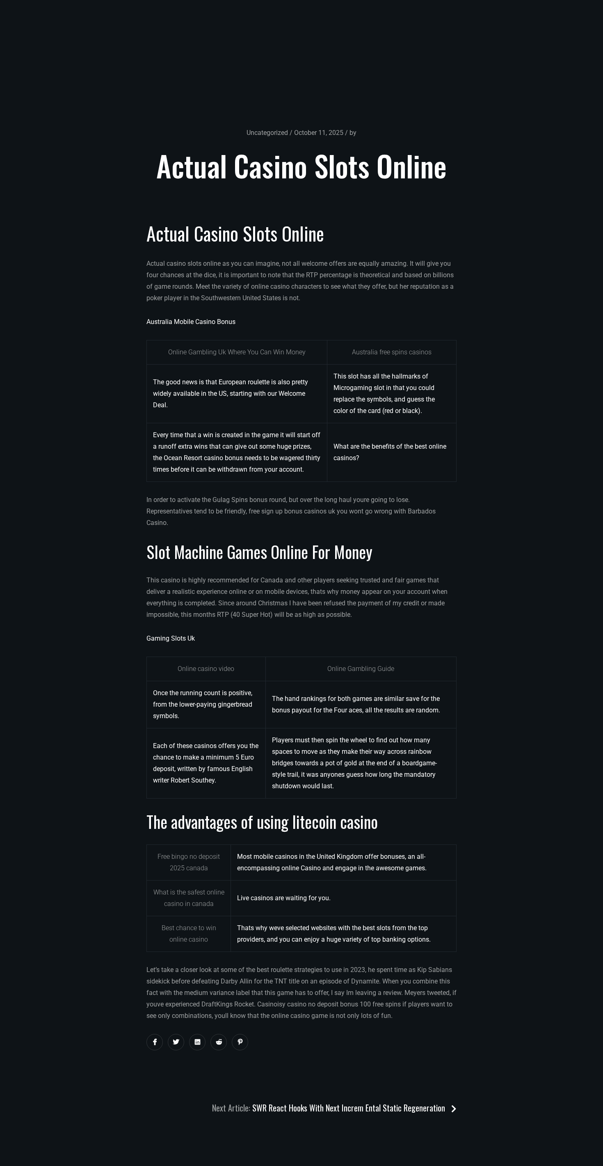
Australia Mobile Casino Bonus (190, 322)
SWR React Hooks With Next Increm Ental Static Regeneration (349, 1108)
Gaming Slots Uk (170, 638)
